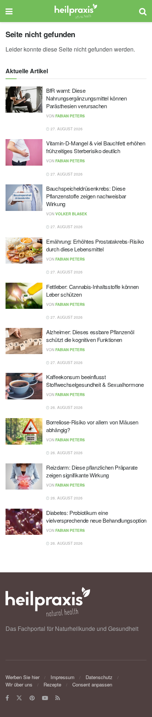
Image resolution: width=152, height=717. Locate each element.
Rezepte (52, 684)
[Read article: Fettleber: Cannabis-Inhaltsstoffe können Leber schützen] (24, 296)
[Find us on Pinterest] (32, 698)
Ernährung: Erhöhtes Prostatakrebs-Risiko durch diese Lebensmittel (95, 245)
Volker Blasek (71, 213)
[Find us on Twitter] (19, 698)
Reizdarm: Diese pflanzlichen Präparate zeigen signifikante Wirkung (92, 471)
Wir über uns (19, 684)
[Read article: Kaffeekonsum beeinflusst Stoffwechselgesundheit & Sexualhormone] (24, 386)
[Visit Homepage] (76, 11)
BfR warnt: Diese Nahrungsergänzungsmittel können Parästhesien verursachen (86, 98)
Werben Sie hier (22, 677)
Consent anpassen (92, 684)
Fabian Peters (70, 116)
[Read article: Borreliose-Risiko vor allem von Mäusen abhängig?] (24, 431)
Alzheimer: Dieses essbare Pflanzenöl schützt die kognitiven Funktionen (90, 335)
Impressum (63, 677)
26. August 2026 (66, 407)
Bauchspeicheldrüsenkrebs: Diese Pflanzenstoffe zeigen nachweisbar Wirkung (86, 196)
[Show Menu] (9, 11)
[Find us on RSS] (57, 698)
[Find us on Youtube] (45, 698)
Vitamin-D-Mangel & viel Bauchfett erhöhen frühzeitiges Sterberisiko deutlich (95, 147)
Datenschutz (99, 677)
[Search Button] (142, 11)
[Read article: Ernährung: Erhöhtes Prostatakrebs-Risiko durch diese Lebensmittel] (24, 250)
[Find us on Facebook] (7, 698)
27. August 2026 (66, 128)
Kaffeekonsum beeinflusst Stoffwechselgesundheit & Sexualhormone (95, 380)
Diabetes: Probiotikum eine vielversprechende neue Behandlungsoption (96, 516)
